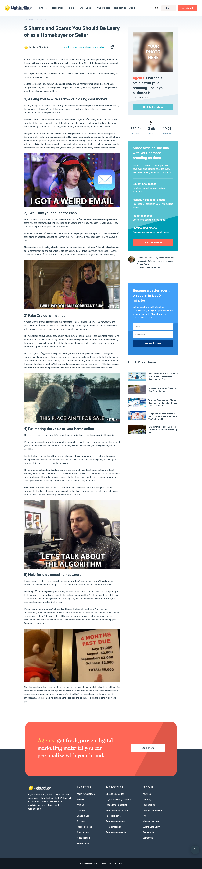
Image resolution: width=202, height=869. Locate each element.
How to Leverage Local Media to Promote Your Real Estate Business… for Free (163, 376)
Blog (71, 8)
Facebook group (84, 827)
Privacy (111, 863)
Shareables (85, 8)
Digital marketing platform (118, 799)
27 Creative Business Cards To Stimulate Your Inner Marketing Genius (162, 429)
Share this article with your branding (84, 47)
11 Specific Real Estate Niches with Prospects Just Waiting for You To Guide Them (162, 416)
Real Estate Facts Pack (117, 810)
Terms (119, 863)
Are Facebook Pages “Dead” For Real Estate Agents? (163, 389)
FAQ (145, 816)
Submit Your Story (151, 827)
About (132, 8)
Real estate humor (114, 827)
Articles (80, 805)
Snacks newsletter (115, 794)
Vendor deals (83, 843)
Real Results (120, 8)
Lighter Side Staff (40, 47)
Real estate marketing (116, 832)
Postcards (82, 821)
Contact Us (148, 838)
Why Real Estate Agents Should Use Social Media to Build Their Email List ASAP (162, 403)
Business (42, 19)
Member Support (151, 821)
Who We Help (103, 8)
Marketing (33, 19)
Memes (80, 799)
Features (42, 8)
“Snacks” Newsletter (152, 810)
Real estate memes (115, 821)
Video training (83, 838)
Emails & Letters (84, 816)
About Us (147, 794)
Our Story (147, 799)
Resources (57, 8)
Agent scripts (83, 832)
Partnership (148, 832)
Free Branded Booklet (116, 805)
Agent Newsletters (86, 794)
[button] (168, 8)
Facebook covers (114, 816)
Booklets (81, 810)
